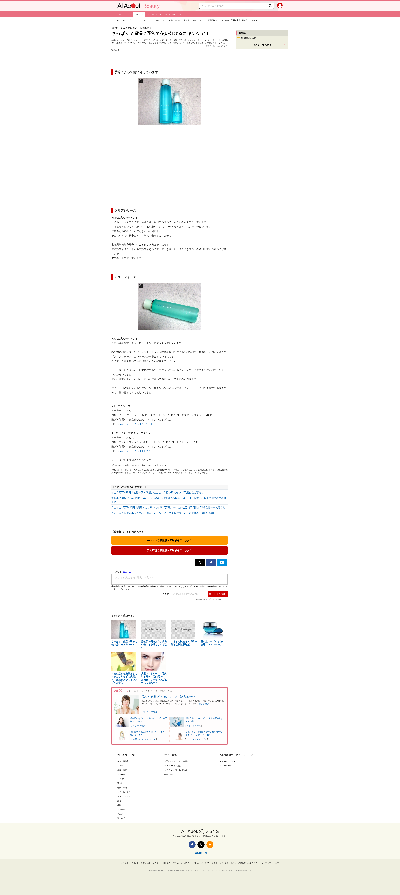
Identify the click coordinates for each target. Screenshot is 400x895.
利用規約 (166, 863)
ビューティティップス (196, 739)
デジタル (121, 779)
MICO (121, 14)
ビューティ (133, 20)
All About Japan (226, 766)
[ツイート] (200, 562)
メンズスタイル (123, 796)
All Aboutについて (201, 863)
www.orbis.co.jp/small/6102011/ (135, 451)
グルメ (120, 814)
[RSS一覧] (209, 844)
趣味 (119, 805)
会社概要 (124, 863)
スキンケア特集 (150, 712)
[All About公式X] (201, 844)
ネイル (167, 14)
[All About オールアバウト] (128, 6)
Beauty (151, 6)
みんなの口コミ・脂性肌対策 (205, 20)
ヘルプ (276, 863)
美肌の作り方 (174, 20)
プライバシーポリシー (182, 863)
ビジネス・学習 (123, 792)
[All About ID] (280, 6)
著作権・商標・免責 (220, 863)
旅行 (119, 801)
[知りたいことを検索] (270, 6)
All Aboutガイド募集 (172, 766)
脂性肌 (186, 20)
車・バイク (122, 818)
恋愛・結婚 (122, 788)
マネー (120, 766)
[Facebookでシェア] (211, 562)
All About (121, 20)
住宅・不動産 (123, 761)
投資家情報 (145, 863)
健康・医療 (122, 770)
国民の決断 (169, 774)
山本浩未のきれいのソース (143, 739)
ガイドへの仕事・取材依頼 (175, 770)
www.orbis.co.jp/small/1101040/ (135, 424)
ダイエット (177, 14)
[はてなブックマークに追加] (222, 562)
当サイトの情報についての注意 (244, 863)
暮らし (120, 783)
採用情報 (134, 863)
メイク (129, 14)
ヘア (148, 14)
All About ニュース (227, 761)
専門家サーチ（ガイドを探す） (177, 761)
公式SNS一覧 (200, 853)
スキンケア (138, 14)
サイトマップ (265, 863)
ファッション (123, 809)
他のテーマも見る (262, 45)
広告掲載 (156, 863)
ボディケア (157, 14)
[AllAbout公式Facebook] (192, 844)
